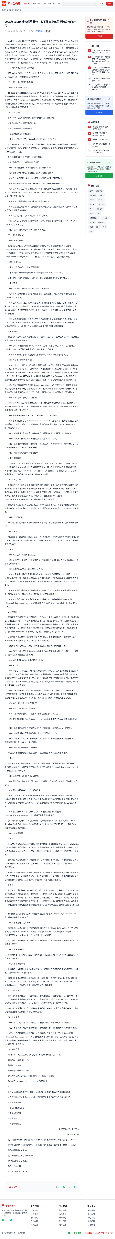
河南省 (105, 218)
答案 (91, 213)
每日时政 (62, 1210)
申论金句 (62, 1217)
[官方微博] (7, 1220)
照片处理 (62, 1225)
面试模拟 (62, 1214)
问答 (54, 3)
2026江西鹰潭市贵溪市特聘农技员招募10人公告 (101, 51)
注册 (101, 3)
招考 (34, 3)
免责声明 (91, 1214)
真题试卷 (99, 191)
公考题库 (34, 1210)
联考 (91, 209)
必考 (44, 3)
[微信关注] (3, 1220)
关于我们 (91, 1210)
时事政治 (101, 222)
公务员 (101, 195)
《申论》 (99, 209)
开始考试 (99, 176)
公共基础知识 (94, 218)
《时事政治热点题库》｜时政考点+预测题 (100, 134)
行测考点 (34, 1214)
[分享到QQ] (75, 1187)
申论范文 (34, 1217)
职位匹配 (62, 1221)
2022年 (92, 222)
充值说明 (91, 1221)
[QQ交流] (11, 1220)
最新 (91, 231)
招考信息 (10, 10)
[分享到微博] (69, 1187)
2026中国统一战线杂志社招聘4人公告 (101, 79)
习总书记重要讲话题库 (100, 139)
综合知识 (34, 1225)
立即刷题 (99, 112)
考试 (59, 3)
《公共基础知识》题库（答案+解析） (100, 128)
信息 (97, 227)
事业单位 (18, 10)
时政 (49, 3)
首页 (3, 10)
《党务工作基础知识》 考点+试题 (101, 145)
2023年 (100, 200)
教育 (30, 100)
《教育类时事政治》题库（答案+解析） (100, 151)
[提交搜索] (95, 4)
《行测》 (101, 204)
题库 (39, 3)
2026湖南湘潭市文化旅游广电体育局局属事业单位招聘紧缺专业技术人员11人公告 (101, 60)
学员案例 (91, 1225)
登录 (109, 3)
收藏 (48, 31)
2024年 (92, 200)
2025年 (92, 204)
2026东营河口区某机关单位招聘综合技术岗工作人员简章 (101, 87)
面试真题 (34, 1221)
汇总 (97, 213)
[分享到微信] (64, 1187)
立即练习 (99, 36)
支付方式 (91, 1217)
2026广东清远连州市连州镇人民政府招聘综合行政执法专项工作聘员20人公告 (101, 70)
